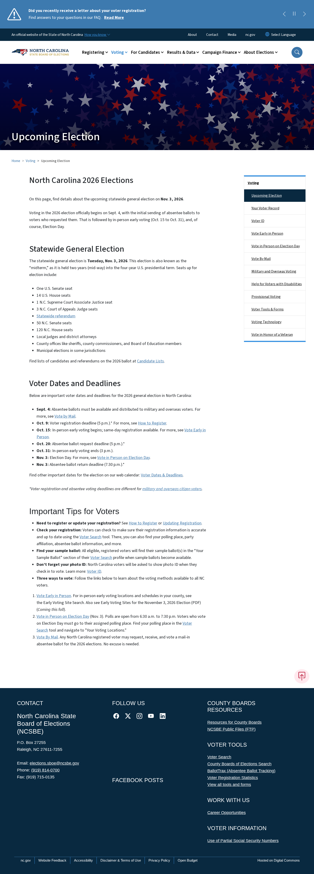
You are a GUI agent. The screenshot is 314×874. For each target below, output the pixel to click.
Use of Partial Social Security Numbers (243, 840)
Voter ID (94, 571)
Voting (30, 160)
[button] (297, 52)
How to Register (152, 423)
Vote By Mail (47, 637)
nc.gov (250, 34)
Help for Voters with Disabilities (276, 284)
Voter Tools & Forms (267, 309)
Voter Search (90, 537)
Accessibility (83, 860)
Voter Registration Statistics (232, 777)
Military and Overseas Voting (273, 271)
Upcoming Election (266, 195)
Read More (114, 17)
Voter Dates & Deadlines (162, 475)
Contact (212, 34)
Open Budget (187, 860)
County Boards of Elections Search (239, 764)
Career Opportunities (226, 812)
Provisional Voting (266, 296)
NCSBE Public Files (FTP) (231, 729)
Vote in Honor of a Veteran (272, 334)
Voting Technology (266, 322)
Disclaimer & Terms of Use (120, 860)
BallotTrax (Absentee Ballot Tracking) (241, 771)
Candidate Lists (150, 361)
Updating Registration (182, 523)
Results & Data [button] (181, 52)
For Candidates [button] (145, 52)
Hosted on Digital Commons (278, 860)
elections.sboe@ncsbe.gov (54, 763)
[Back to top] (301, 676)
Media (232, 34)
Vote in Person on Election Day (123, 458)
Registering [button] (93, 52)
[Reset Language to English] (267, 34)
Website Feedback (52, 860)
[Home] (40, 47)
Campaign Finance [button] (219, 52)
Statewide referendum (56, 316)
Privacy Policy (159, 860)
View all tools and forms (229, 784)
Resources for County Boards (234, 722)
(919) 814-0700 (45, 770)
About (192, 34)
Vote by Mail (64, 416)
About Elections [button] (259, 52)
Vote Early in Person (54, 596)
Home (15, 160)
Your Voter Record (265, 208)
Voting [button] (117, 52)
